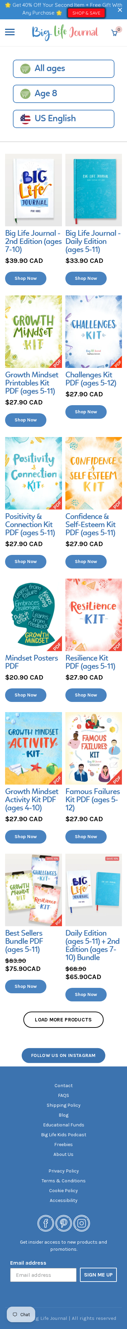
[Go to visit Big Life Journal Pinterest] (63, 1223)
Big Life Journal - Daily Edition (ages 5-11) (93, 242)
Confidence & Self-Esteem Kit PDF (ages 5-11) (90, 525)
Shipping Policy (64, 1105)
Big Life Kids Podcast (63, 1135)
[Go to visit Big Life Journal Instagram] (81, 1223)
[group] (33, 219)
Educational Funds (63, 1125)
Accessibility (64, 1200)
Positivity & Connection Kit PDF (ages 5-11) (30, 525)
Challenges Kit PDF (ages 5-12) (90, 379)
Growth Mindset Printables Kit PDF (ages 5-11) (31, 383)
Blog (63, 1115)
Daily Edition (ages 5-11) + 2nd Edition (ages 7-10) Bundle (92, 946)
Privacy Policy (63, 1171)
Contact (64, 1085)
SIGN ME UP (98, 1274)
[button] (120, 10)
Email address (28, 1263)
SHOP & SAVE (86, 13)
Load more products (63, 1020)
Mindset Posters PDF (31, 663)
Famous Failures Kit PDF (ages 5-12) (92, 800)
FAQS (63, 1095)
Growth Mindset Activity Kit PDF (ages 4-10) (31, 800)
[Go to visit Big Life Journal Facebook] (45, 1223)
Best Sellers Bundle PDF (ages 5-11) (24, 942)
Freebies (63, 1144)
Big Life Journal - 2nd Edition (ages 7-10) (33, 242)
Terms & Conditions (64, 1181)
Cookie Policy (63, 1190)
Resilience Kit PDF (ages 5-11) (90, 663)
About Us (63, 1154)
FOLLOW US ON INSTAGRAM (63, 1055)
